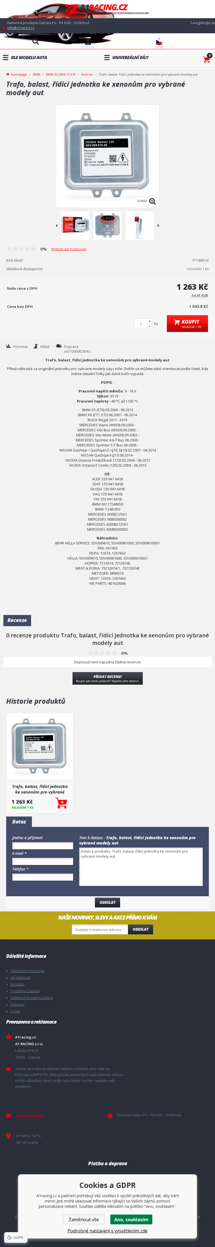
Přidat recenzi (107, 678)
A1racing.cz (107, 9)
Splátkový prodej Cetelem (31, 997)
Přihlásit (88, 47)
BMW (36, 74)
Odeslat (140, 929)
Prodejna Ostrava (24, 990)
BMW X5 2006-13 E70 (61, 74)
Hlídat (45, 346)
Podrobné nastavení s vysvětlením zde (107, 1231)
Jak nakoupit (20, 977)
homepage (19, 74)
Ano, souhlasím (131, 1219)
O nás (15, 1011)
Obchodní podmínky (27, 970)
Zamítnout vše (84, 1219)
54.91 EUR (199, 295)
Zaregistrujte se (202, 22)
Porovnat (20, 346)
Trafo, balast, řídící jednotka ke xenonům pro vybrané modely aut (40, 789)
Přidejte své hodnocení (68, 249)
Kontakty (17, 984)
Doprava (17, 1004)
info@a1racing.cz (20, 27)
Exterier (87, 74)
